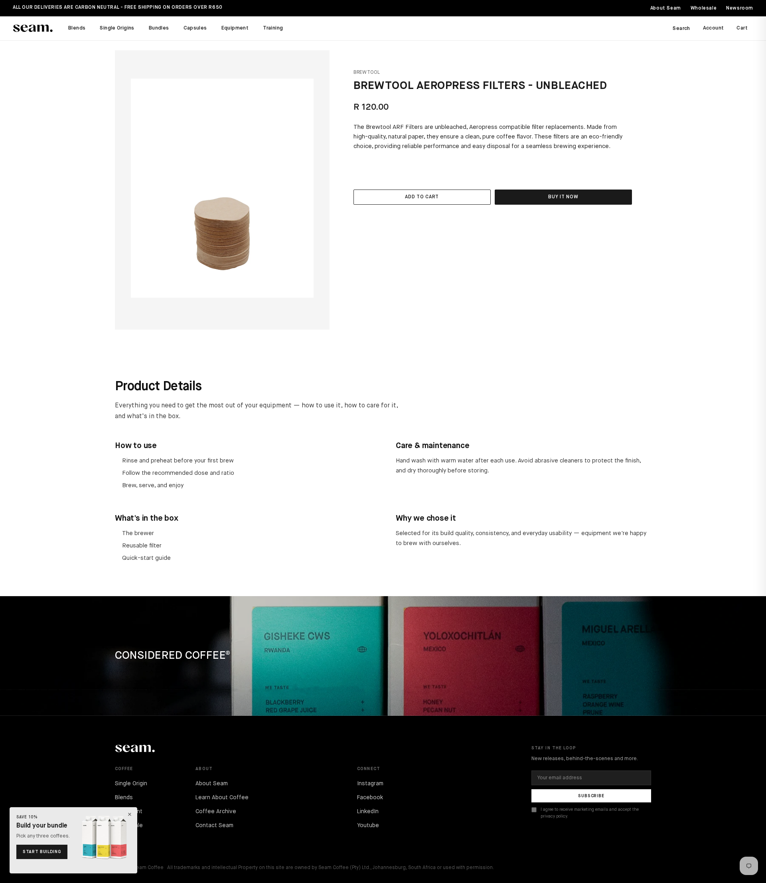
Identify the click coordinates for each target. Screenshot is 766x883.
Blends (76, 28)
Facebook (370, 797)
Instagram (370, 783)
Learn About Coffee (222, 797)
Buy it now (563, 197)
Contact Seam (214, 825)
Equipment (235, 28)
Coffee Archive (215, 811)
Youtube (368, 825)
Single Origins (117, 28)
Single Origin (131, 783)
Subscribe (591, 796)
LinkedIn (368, 811)
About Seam (665, 8)
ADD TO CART (422, 197)
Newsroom (739, 8)
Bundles (159, 28)
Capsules (195, 28)
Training (273, 28)
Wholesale (704, 8)
